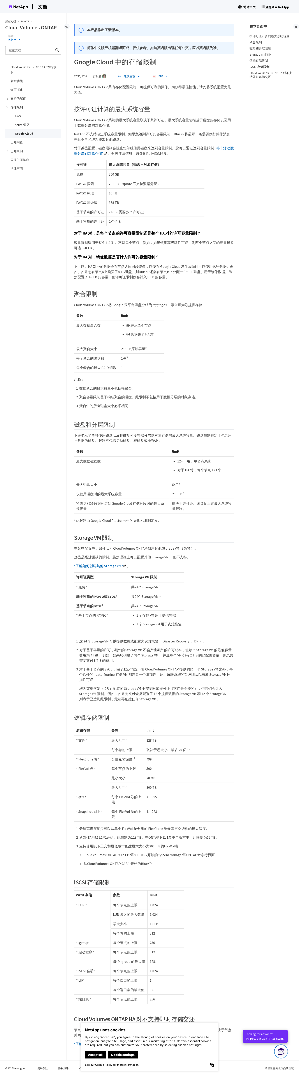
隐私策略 (63, 1068)
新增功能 (17, 81)
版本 (11, 36)
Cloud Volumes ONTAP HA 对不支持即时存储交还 (271, 75)
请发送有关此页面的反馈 (279, 1068)
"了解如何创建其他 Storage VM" (98, 566)
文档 (42, 6)
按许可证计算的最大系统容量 (269, 36)
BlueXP (25, 21)
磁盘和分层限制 (260, 48)
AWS (18, 116)
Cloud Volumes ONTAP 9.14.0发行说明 (33, 69)
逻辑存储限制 (259, 61)
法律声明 (17, 169)
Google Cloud (24, 134)
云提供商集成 (20, 160)
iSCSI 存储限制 (259, 67)
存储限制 (17, 107)
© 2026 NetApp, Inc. (16, 1068)
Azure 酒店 (22, 125)
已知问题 (17, 142)
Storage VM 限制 (260, 54)
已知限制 (17, 151)
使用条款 (42, 1068)
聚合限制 (256, 42)
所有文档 (10, 21)
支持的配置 (18, 99)
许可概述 (17, 90)
